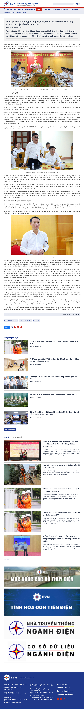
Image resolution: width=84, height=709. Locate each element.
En (79, 3)
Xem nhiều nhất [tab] (17, 437)
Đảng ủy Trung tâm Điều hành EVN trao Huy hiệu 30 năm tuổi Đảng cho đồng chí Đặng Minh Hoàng (60, 443)
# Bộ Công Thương (25, 320)
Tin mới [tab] (6, 437)
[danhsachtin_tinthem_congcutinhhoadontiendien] (42, 602)
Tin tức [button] (39, 9)
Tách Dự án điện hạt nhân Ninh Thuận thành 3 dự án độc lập (54, 394)
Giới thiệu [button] (9, 9)
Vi (77, 3)
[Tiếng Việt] (21, 3)
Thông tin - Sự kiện (21, 12)
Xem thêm (6, 559)
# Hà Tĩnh (36, 320)
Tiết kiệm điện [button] (56, 9)
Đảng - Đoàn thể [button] (18, 9)
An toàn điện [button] (46, 9)
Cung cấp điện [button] (74, 9)
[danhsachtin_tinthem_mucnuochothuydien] (42, 577)
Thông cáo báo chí (30, 9)
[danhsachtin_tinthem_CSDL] (42, 651)
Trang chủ (6, 12)
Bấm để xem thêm (10, 429)
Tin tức (13, 12)
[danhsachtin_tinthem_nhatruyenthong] (42, 628)
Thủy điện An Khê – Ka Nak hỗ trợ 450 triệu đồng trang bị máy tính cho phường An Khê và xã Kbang (61, 538)
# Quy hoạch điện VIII (11, 320)
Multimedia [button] (64, 9)
